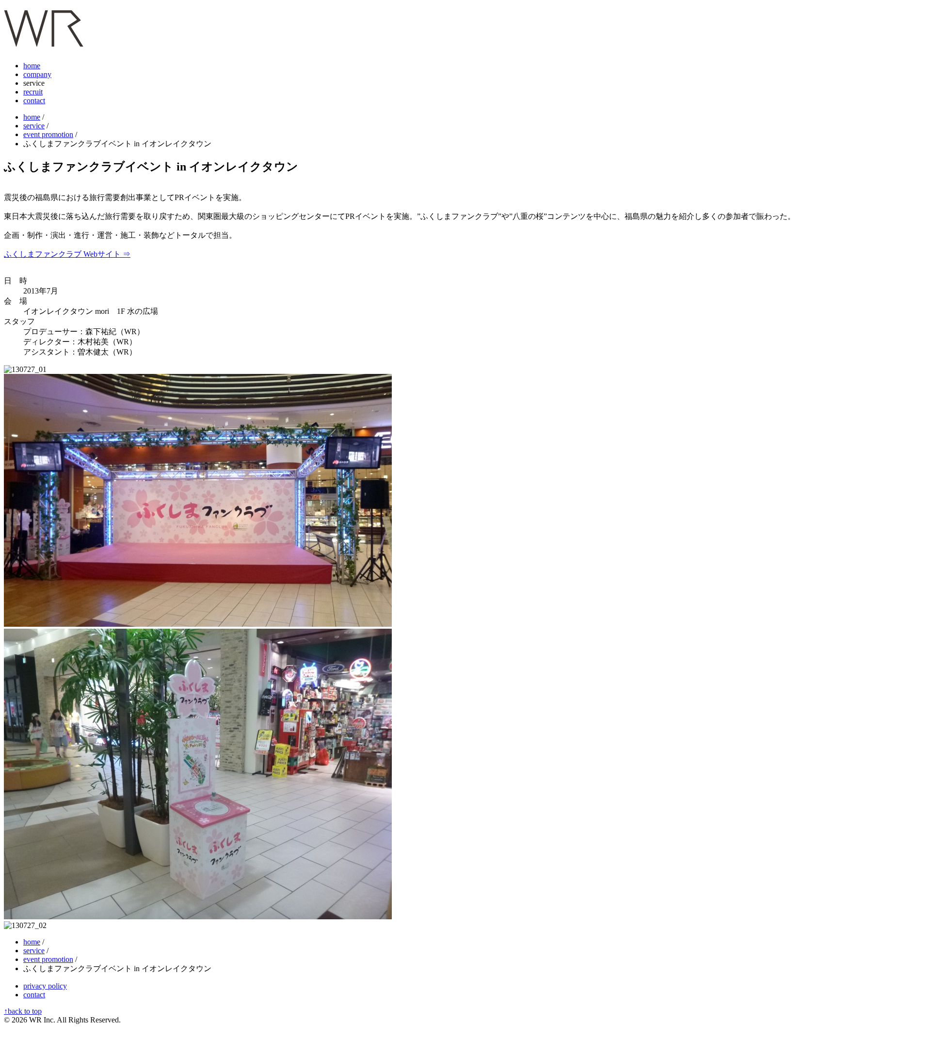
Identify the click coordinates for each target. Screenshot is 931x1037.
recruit (33, 92)
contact (34, 100)
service (34, 126)
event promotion (48, 134)
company (37, 74)
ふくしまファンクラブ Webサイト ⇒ (67, 254)
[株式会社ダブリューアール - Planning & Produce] (43, 41)
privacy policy (45, 986)
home (31, 66)
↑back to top (23, 1011)
